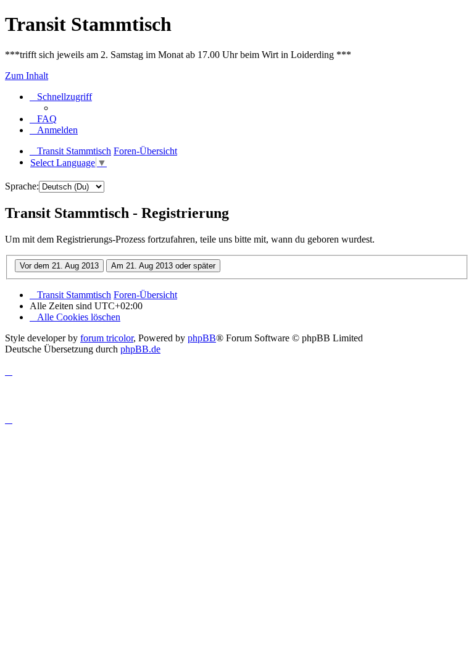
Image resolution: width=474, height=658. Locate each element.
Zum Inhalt (26, 75)
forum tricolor (106, 338)
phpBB (202, 338)
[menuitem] (43, 119)
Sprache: (22, 186)
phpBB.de (140, 349)
